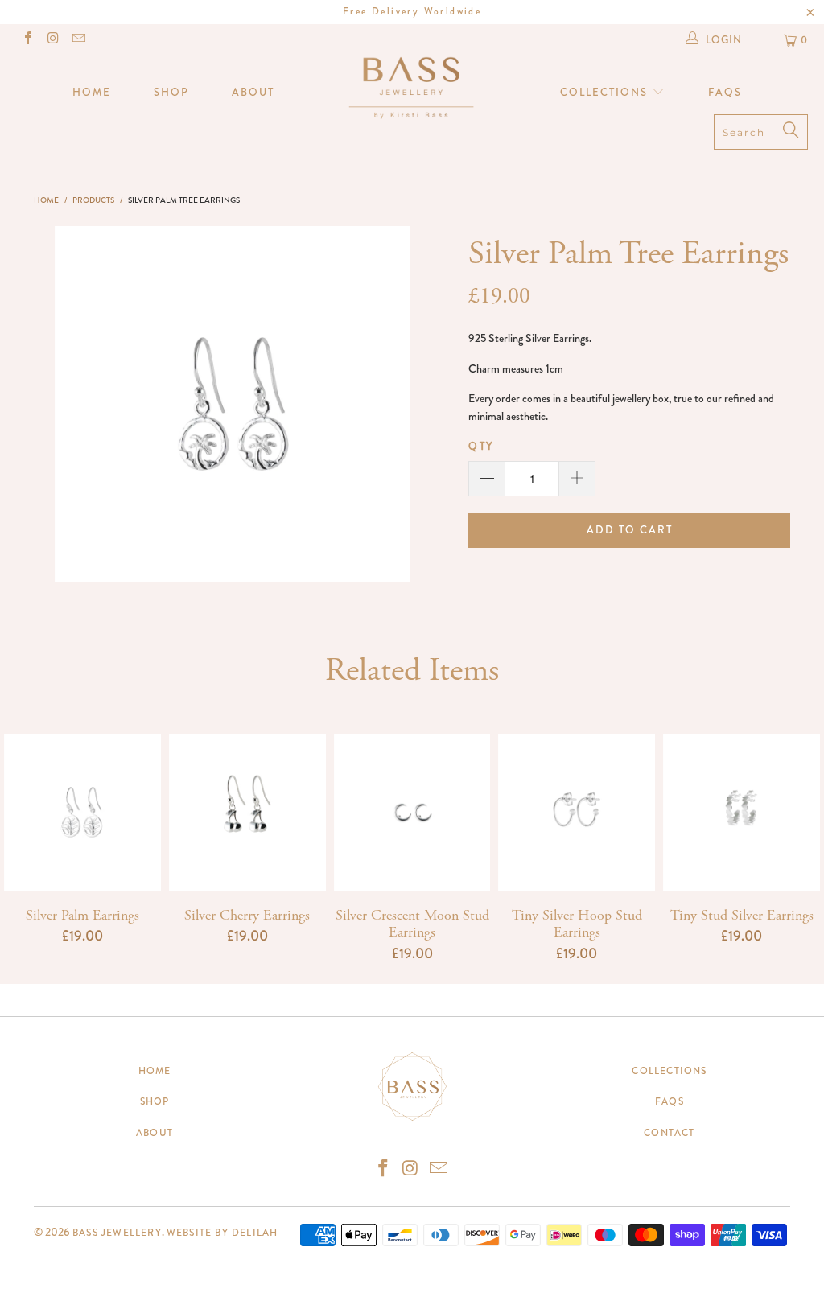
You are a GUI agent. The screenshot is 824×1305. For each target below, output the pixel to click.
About (253, 92)
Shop (171, 92)
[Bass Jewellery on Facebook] (27, 39)
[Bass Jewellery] (412, 87)
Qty (481, 446)
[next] (391, 404)
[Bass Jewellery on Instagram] (52, 39)
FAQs (725, 92)
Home (91, 92)
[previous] (73, 404)
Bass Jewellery (117, 1232)
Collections (606, 92)
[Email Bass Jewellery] (78, 39)
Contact (669, 1133)
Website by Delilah (222, 1232)
